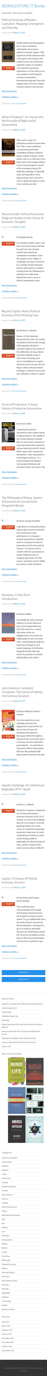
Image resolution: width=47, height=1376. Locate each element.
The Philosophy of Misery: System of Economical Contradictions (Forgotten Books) (22, 501)
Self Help (5, 1289)
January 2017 (7, 1334)
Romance (5, 1285)
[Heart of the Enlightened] (35, 1085)
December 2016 (8, 1338)
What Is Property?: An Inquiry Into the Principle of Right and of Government (22, 120)
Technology (6, 1301)
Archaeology (7, 1162)
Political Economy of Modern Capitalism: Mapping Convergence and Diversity (23, 23)
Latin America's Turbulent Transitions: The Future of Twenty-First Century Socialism (22, 692)
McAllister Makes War (10, 1016)
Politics (4, 1268)
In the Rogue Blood (9, 1008)
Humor (4, 1211)
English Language (9, 1187)
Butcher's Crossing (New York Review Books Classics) (22, 1004)
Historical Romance (9, 1207)
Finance (5, 1199)
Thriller (5, 1305)
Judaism (5, 1228)
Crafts (4, 1174)
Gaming (5, 1203)
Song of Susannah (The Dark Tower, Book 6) (19, 1042)
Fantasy (5, 1191)
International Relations (11, 1215)
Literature (5, 1236)
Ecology (5, 1183)
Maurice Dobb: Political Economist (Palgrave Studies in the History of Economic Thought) (23, 218)
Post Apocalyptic (8, 1273)
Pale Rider (6, 1020)
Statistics (5, 1297)
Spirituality (6, 1293)
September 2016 (8, 1351)
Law (3, 1232)
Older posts (23, 972)
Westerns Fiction (8, 1309)
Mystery (5, 1248)
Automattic (23, 1371)
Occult (4, 1252)
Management (7, 1240)
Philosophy (6, 1260)
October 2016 (7, 1346)
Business (5, 1166)
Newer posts (23, 979)
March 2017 (6, 1326)
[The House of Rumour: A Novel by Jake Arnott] (35, 1114)
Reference (6, 1277)
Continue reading (10, 97)
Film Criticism (7, 1195)
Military (5, 1244)
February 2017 (7, 1330)
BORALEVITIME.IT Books (23, 6)
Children (5, 1170)
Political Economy (18, 103)
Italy (3, 1219)
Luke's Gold (6, 1047)
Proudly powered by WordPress (15, 1368)
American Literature (9, 1158)
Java (3, 1223)
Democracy (6, 1178)
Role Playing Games (9, 1281)
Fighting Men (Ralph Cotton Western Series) (19, 1038)
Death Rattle (6, 1012)
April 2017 (5, 1322)
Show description (9, 91)
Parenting (6, 1256)
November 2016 (8, 1342)
